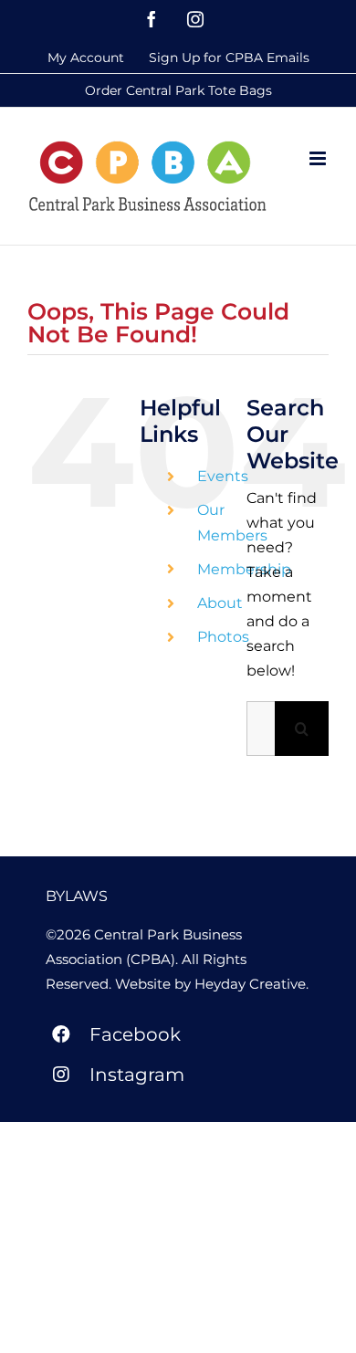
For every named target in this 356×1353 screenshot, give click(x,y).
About (220, 603)
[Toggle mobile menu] (319, 158)
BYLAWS (77, 896)
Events (222, 476)
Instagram (136, 1075)
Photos (223, 636)
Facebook (135, 1034)
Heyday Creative (250, 983)
